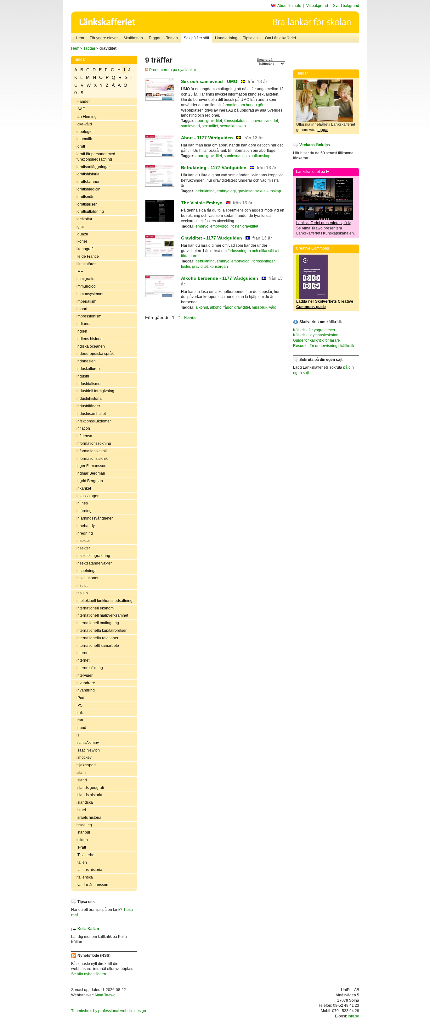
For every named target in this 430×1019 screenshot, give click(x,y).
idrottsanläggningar (93, 167)
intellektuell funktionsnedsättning (104, 600)
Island (81, 780)
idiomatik (84, 139)
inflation (83, 428)
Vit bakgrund (317, 5)
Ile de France (87, 256)
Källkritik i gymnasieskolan (315, 335)
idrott (80, 146)
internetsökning (89, 668)
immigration (86, 279)
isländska (84, 802)
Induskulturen (88, 368)
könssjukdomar (237, 120)
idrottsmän (85, 197)
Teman (172, 38)
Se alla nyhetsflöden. (89, 974)
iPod (80, 698)
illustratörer (86, 264)
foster (235, 226)
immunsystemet (89, 294)
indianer (83, 324)
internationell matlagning (97, 623)
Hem (80, 38)
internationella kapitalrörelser (101, 630)
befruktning (205, 191)
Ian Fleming (86, 116)
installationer (87, 578)
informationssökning (93, 443)
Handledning (226, 38)
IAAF (80, 109)
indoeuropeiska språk (95, 353)
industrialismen (89, 384)
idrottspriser (86, 204)
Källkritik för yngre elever (314, 330)
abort (199, 120)
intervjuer (84, 675)
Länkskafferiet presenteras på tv (323, 223)
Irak (79, 713)
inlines (82, 503)
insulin (82, 593)
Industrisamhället (91, 413)
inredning (84, 533)
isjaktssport (86, 765)
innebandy (85, 526)
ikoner (81, 241)
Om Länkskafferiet (280, 38)
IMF (79, 271)
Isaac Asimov (87, 743)
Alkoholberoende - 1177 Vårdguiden (219, 278)
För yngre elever (104, 38)
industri (82, 376)
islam (81, 772)
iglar (80, 226)
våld (272, 307)
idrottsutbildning (90, 211)
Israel (81, 810)
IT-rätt (81, 847)
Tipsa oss (251, 38)
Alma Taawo (105, 995)
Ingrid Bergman (89, 481)
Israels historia (88, 817)
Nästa (190, 317)
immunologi (86, 286)
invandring (85, 690)
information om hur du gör (241, 105)
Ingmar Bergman (90, 473)
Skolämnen (133, 38)
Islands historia (89, 795)
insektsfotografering (93, 556)
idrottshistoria (87, 174)
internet (82, 653)
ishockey (84, 757)
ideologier (85, 131)
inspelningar (87, 571)
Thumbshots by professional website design (108, 1011)
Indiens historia (89, 339)
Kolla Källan (88, 929)
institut (82, 585)
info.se (353, 1016)
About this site (289, 5)
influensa (84, 436)
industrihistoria (89, 398)
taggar (323, 130)
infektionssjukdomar (93, 421)
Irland (81, 727)
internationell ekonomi (95, 608)
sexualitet (210, 126)
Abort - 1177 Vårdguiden (207, 137)
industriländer (88, 406)
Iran (79, 720)
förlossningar (263, 261)
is (77, 735)
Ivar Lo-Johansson (92, 885)
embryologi (226, 191)
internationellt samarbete (97, 645)
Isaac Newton (88, 750)
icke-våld (84, 124)
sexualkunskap (233, 126)
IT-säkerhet (85, 855)
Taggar (155, 38)
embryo (201, 226)
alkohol (201, 307)
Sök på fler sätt (196, 38)
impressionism (88, 316)
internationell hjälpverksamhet (102, 615)
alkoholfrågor (221, 307)
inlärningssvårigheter (94, 518)
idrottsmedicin (88, 189)
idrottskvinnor (87, 181)
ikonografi (84, 249)
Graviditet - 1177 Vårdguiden (211, 237)
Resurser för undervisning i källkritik (323, 346)
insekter (83, 540)
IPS (79, 705)
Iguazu (82, 234)
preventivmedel (265, 120)
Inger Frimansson (91, 466)
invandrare (85, 683)
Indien (81, 331)
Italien (81, 862)
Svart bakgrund (346, 5)
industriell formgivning (95, 391)
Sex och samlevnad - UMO (209, 81)
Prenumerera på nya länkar (172, 70)
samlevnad (190, 126)
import (81, 309)
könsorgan (219, 266)
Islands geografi (90, 787)
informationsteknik (92, 451)
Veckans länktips (314, 145)
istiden (82, 840)
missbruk (259, 307)
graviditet (214, 120)
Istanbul (83, 832)
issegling (84, 825)
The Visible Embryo (202, 202)
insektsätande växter (94, 563)
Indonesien (86, 361)
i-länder (83, 101)
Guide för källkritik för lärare (316, 340)
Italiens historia (89, 870)
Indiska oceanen (90, 346)
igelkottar (84, 219)
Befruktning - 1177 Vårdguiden (213, 167)
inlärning (84, 511)
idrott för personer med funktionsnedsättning (95, 157)
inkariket (83, 488)
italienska (84, 877)
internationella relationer (97, 638)
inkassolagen (87, 496)
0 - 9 (78, 92)
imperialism (86, 301)
